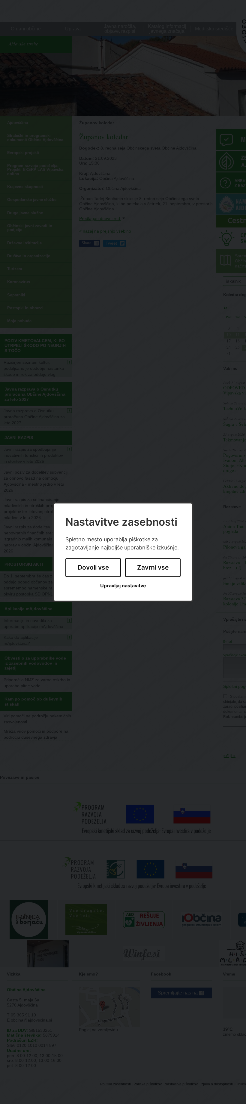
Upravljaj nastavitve (123, 586)
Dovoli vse (93, 567)
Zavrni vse (153, 567)
